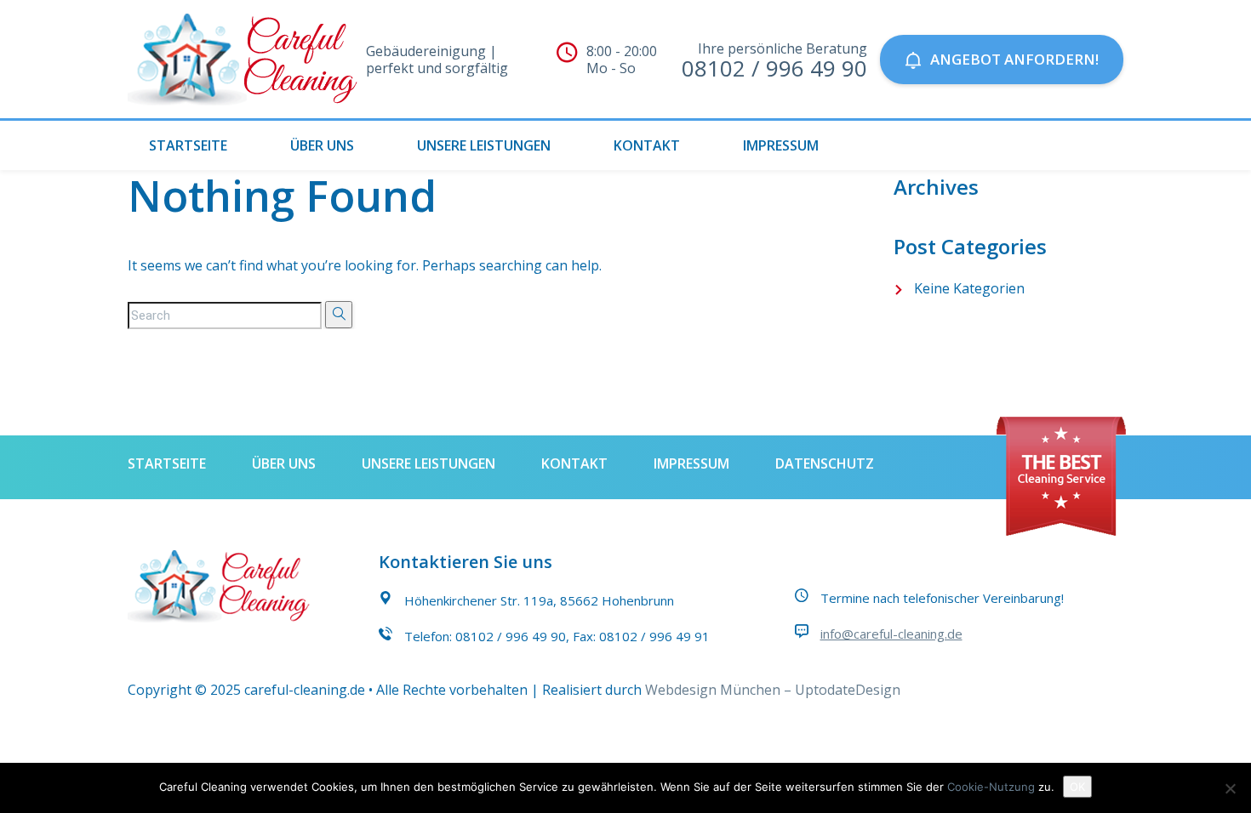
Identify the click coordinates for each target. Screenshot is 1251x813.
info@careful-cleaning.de (891, 633)
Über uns (322, 145)
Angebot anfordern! (1014, 59)
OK (1077, 786)
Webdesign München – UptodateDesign (772, 689)
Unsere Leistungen (484, 145)
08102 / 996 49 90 (510, 636)
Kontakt (647, 145)
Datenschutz (824, 463)
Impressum (781, 145)
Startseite (188, 145)
